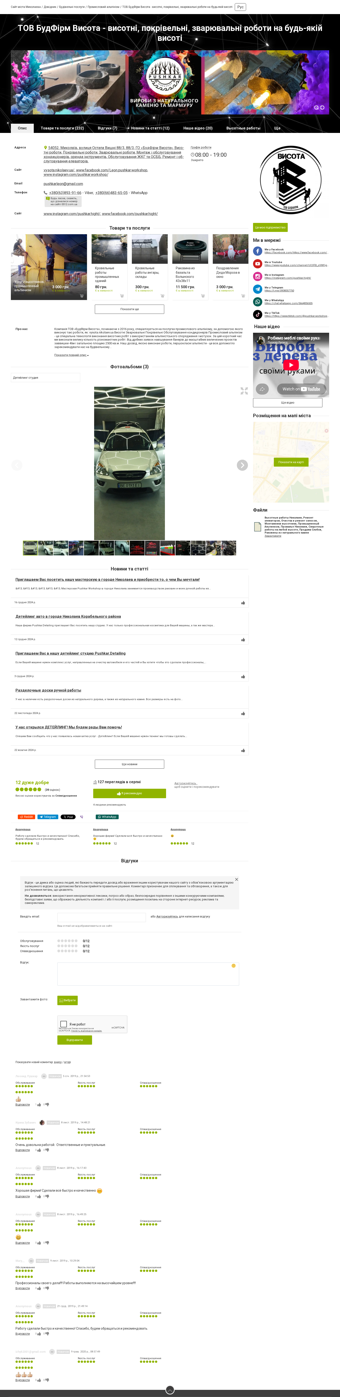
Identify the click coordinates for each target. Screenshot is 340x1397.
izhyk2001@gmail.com (30, 1351)
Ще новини (129, 764)
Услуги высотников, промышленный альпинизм (29, 286)
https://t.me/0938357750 (279, 290)
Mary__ (20, 1260)
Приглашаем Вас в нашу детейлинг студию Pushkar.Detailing (70, 653)
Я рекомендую (131, 793)
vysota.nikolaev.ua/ (59, 170)
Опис (22, 128)
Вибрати (69, 1000)
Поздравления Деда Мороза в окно (228, 272)
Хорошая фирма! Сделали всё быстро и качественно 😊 (127, 837)
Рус (240, 7)
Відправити (75, 1040)
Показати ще (130, 309)
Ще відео (287, 402)
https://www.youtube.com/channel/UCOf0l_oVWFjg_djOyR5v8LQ (297, 265)
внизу (58, 1062)
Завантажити (273, 535)
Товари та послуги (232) (62, 128)
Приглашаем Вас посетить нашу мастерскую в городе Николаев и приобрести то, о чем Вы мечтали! (107, 579)
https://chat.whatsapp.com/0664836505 (288, 303)
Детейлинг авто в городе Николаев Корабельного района (68, 616)
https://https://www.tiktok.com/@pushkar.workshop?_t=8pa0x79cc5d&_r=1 (297, 316)
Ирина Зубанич (25, 1122)
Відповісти (22, 1104)
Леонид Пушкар (26, 1076)
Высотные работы (243, 128)
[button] (244, 391)
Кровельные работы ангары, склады (147, 272)
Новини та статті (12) (150, 128)
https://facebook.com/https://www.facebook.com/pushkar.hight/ (297, 252)
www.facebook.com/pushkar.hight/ (130, 214)
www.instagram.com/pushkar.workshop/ (76, 174)
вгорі (67, 1062)
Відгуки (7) (107, 128)
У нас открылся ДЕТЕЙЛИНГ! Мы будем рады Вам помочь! (68, 727)
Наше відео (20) (198, 128)
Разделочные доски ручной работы (48, 690)
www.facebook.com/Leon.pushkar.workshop (111, 170)
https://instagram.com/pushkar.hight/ (288, 277)
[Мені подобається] (243, 603)
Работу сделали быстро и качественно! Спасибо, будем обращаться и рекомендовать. (47, 837)
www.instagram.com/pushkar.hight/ (72, 214)
